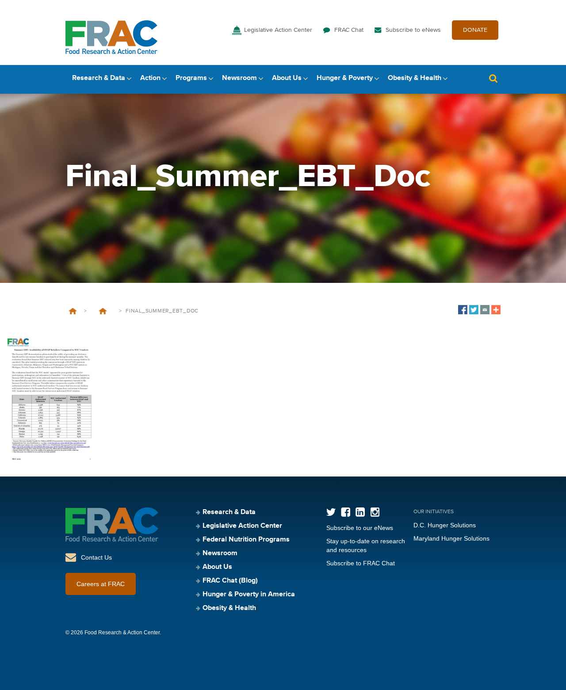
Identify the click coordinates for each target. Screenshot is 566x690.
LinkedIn (360, 512)
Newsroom (239, 78)
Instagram (374, 512)
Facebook (345, 512)
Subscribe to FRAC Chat (360, 563)
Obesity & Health (414, 78)
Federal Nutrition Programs (246, 539)
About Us (287, 78)
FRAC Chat (348, 30)
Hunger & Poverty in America (249, 594)
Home (72, 311)
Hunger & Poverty (345, 78)
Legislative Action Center (278, 30)
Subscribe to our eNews (359, 527)
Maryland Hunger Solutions (451, 538)
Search (493, 78)
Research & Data (98, 78)
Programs (191, 78)
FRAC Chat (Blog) (230, 580)
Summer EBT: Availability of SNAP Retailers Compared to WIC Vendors (103, 311)
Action (150, 78)
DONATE (475, 30)
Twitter (331, 512)
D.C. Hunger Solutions (444, 525)
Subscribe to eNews (413, 30)
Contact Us (96, 557)
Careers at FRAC (100, 583)
